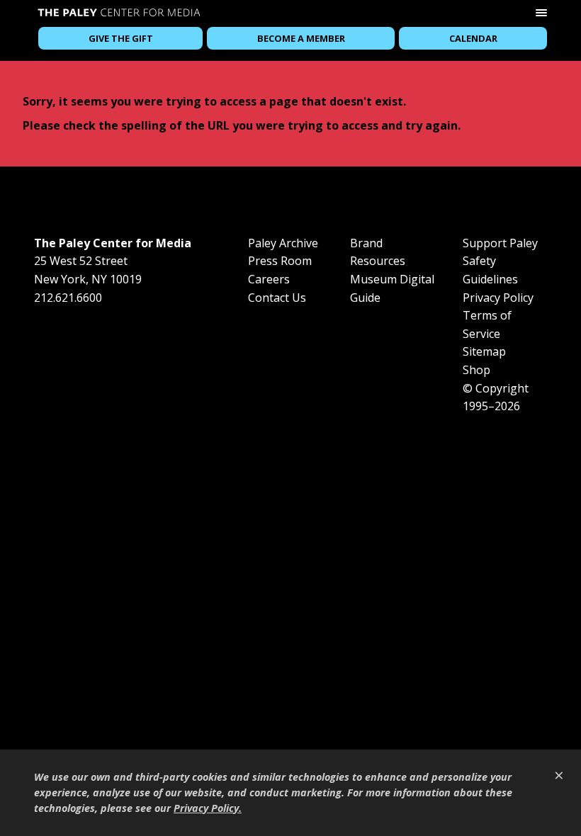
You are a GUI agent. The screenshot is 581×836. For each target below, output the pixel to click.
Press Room (280, 261)
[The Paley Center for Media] (119, 14)
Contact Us (277, 297)
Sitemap (484, 351)
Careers (269, 279)
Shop (476, 370)
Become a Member (301, 38)
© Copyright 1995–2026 (496, 397)
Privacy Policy (498, 297)
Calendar (473, 38)
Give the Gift (121, 38)
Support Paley (500, 243)
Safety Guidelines (490, 270)
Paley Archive (283, 243)
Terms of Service (487, 324)
